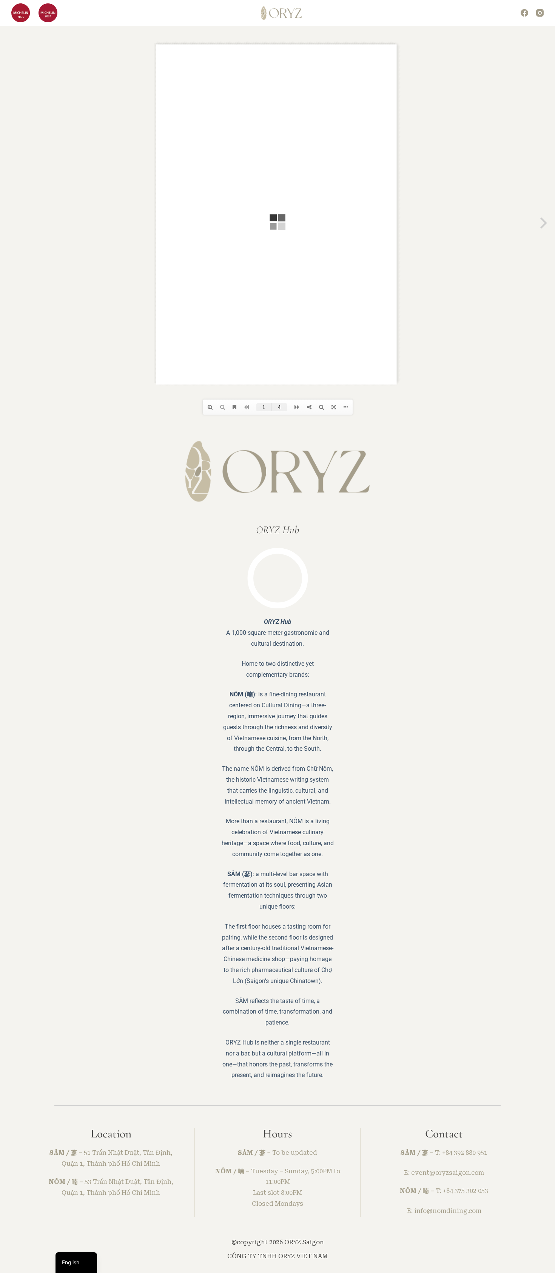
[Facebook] (524, 13)
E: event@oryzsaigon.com (444, 1172)
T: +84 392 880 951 (461, 1152)
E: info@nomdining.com (444, 1210)
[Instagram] (540, 13)
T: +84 (445, 1190)
